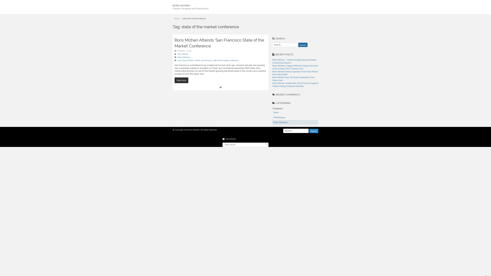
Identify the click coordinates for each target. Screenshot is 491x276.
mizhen (197, 60)
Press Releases (184, 57)
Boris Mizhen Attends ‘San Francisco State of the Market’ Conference (219, 43)
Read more (182, 80)
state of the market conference (225, 60)
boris (180, 60)
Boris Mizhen (183, 54)
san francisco (206, 60)
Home (176, 19)
